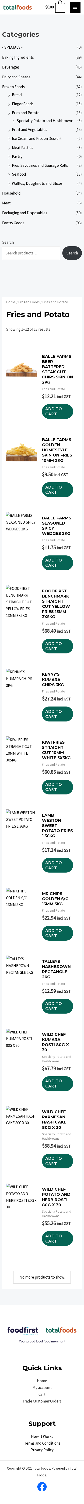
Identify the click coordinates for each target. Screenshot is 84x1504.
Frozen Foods (13, 86)
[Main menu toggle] (75, 7)
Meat (6, 203)
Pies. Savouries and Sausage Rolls (40, 165)
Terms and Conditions (42, 1443)
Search (8, 242)
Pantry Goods (13, 222)
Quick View (21, 419)
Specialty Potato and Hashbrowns (45, 120)
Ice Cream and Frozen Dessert (37, 138)
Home (11, 302)
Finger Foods (23, 103)
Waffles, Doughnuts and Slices (37, 183)
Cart (42, 1394)
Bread (17, 94)
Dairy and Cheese (16, 77)
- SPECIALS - (12, 47)
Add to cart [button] (53, 411)
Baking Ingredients (18, 57)
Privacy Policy (42, 1449)
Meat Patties (22, 147)
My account (42, 1387)
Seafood (19, 174)
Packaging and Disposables (24, 212)
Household (11, 193)
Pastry (17, 156)
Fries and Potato (25, 112)
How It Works (42, 1436)
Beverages (11, 67)
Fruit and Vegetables (29, 129)
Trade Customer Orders (42, 1401)
